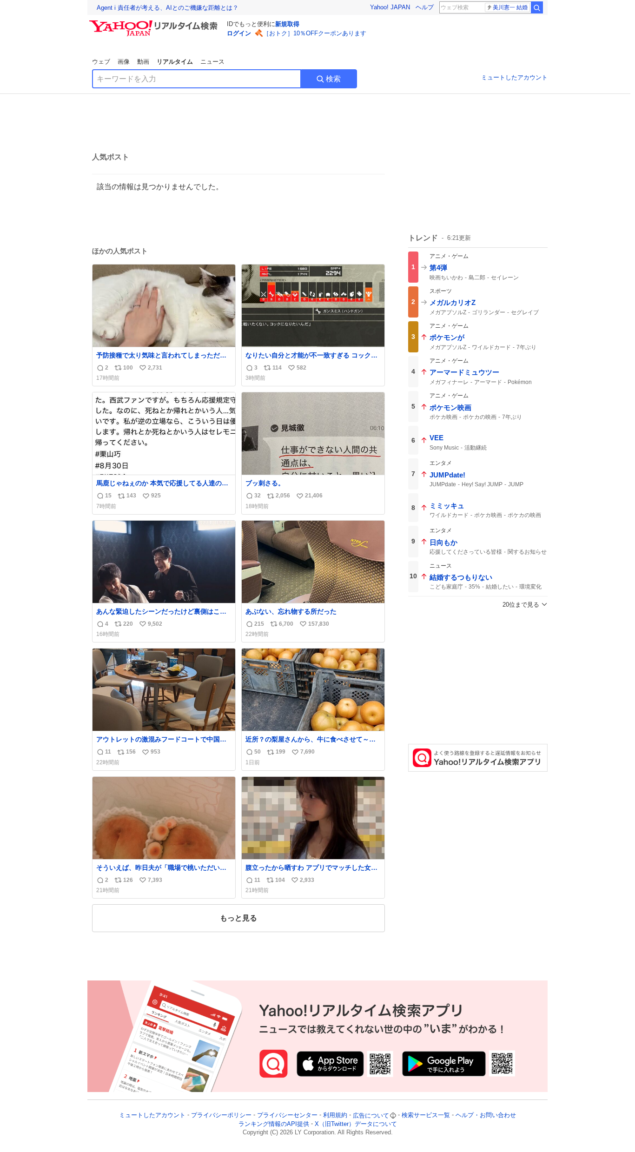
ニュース (212, 61)
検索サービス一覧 (426, 1115)
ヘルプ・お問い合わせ (486, 1115)
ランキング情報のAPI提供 (273, 1123)
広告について (371, 1115)
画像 (124, 61)
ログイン (239, 33)
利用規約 (335, 1115)
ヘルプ (425, 7)
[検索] (537, 7)
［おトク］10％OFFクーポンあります (314, 33)
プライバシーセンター (287, 1115)
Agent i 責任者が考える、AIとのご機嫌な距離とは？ (167, 7)
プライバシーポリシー (221, 1115)
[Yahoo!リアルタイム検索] (154, 23)
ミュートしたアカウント (514, 77)
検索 (333, 79)
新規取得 (287, 23)
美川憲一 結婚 (510, 7)
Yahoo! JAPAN (390, 7)
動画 (143, 61)
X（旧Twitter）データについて (356, 1123)
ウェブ (101, 61)
